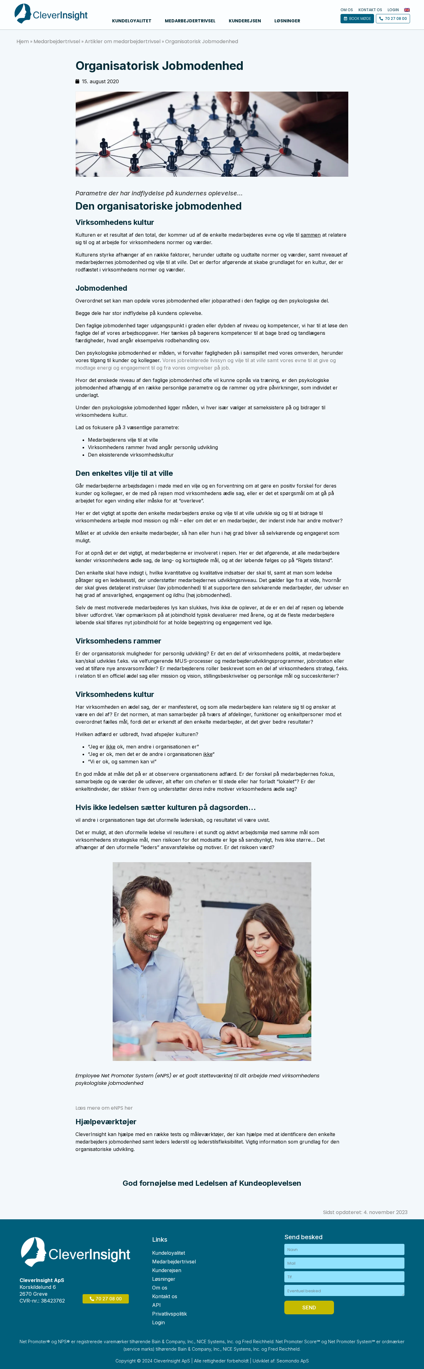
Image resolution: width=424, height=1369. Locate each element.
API (156, 1305)
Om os (347, 10)
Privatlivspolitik (169, 1314)
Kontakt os (370, 10)
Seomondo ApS (293, 1360)
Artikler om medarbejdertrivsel (122, 41)
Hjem (22, 41)
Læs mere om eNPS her (104, 1108)
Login (393, 10)
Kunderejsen (245, 21)
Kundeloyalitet (131, 21)
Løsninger (287, 21)
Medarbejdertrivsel (190, 21)
